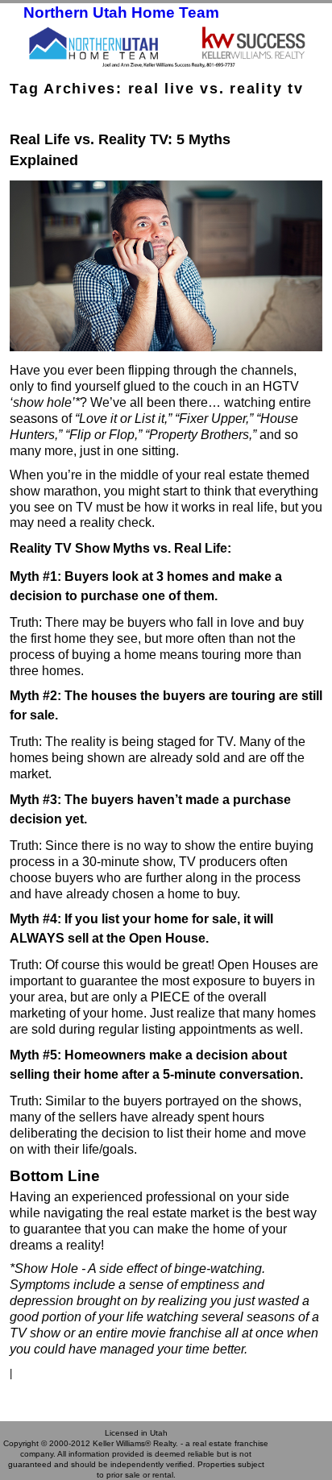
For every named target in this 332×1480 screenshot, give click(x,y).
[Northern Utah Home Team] (166, 45)
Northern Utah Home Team (121, 12)
